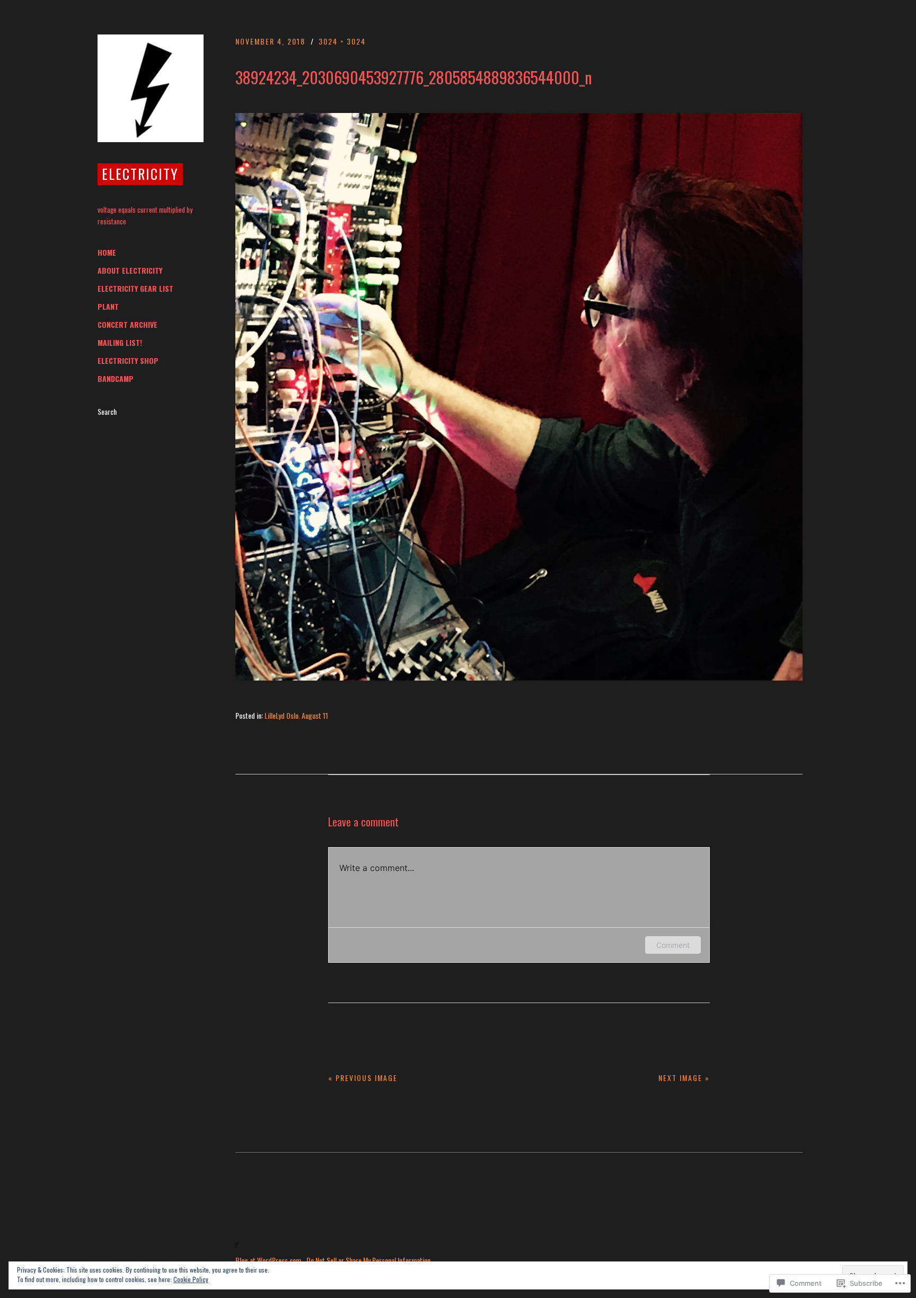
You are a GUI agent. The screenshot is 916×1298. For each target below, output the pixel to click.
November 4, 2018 (270, 41)
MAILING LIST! (120, 342)
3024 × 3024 (342, 41)
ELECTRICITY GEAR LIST (135, 288)
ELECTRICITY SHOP (128, 360)
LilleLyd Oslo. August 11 (296, 715)
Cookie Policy (190, 1279)
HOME (107, 252)
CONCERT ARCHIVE (127, 324)
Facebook (243, 1235)
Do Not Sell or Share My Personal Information (368, 1260)
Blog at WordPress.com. (269, 1260)
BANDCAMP (116, 378)
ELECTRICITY (140, 173)
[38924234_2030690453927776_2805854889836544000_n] (519, 676)
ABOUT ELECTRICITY (130, 270)
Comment (673, 944)
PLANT (108, 306)
